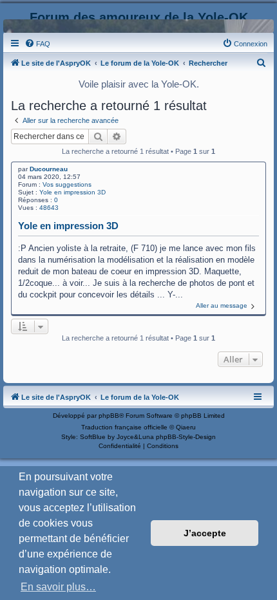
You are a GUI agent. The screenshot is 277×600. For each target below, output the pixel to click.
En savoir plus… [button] (58, 586)
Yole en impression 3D (72, 192)
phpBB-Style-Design (186, 436)
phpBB (109, 415)
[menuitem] (37, 44)
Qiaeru (186, 427)
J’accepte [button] (205, 533)
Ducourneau (49, 169)
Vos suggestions (67, 184)
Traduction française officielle (124, 427)
